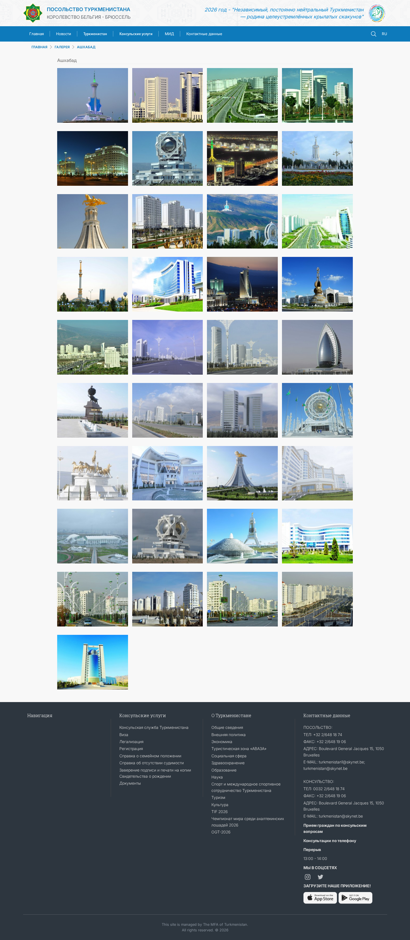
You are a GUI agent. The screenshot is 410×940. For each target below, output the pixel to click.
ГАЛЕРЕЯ (62, 47)
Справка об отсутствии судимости (151, 762)
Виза (123, 734)
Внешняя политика (228, 734)
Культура (219, 804)
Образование (224, 770)
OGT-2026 (220, 832)
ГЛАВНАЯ (39, 47)
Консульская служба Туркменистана (154, 727)
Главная (36, 34)
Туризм (218, 797)
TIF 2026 (219, 811)
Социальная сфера (229, 755)
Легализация (131, 741)
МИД (169, 34)
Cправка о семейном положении (150, 755)
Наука (217, 777)
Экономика (221, 741)
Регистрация (131, 748)
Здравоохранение (228, 762)
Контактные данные (204, 34)
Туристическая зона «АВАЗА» (238, 748)
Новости (63, 34)
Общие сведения (227, 727)
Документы (130, 783)
